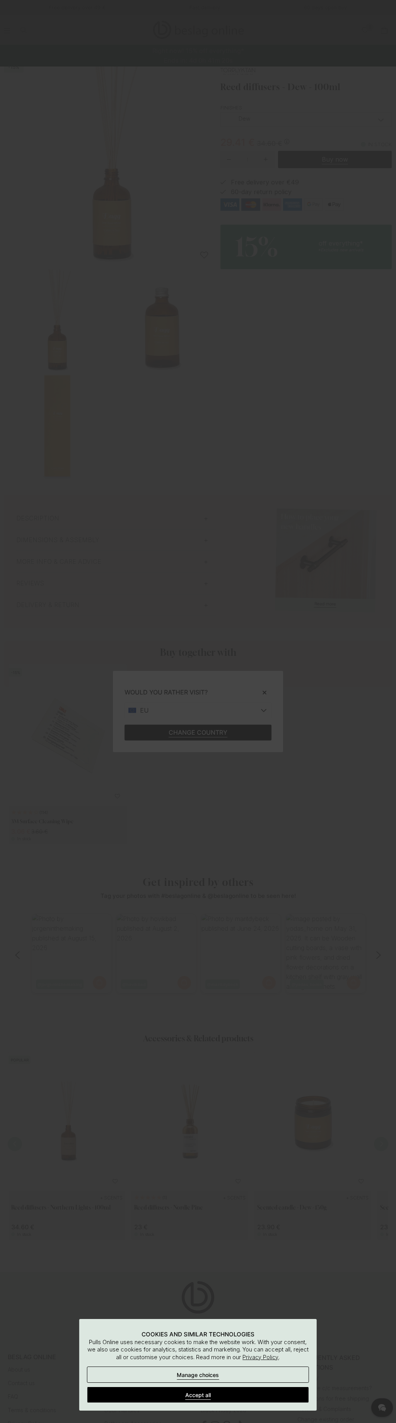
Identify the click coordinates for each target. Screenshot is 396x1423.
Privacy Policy (260, 1357)
